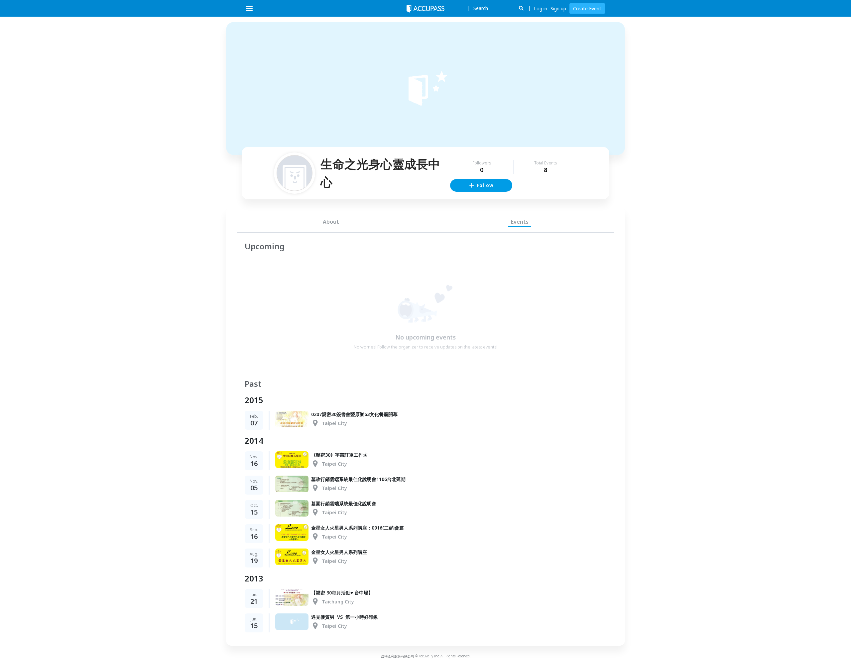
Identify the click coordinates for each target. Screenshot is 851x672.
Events (520, 221)
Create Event (587, 8)
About (331, 221)
